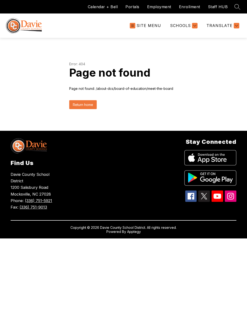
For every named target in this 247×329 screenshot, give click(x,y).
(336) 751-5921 (38, 200)
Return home (83, 105)
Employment (159, 6)
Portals (132, 6)
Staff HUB (218, 6)
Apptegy (134, 232)
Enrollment (189, 6)
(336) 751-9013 (33, 207)
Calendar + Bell (103, 6)
